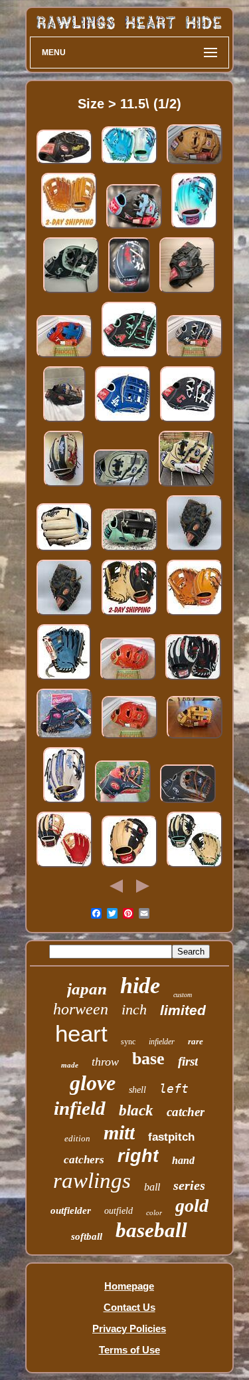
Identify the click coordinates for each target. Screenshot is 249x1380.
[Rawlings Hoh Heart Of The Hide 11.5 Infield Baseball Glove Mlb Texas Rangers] (64, 357)
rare (195, 1041)
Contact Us (129, 1307)
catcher (186, 1112)
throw (105, 1061)
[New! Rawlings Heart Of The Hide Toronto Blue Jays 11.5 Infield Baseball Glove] (134, 228)
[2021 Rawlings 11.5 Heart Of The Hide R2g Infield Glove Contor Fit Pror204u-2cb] (129, 615)
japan (87, 989)
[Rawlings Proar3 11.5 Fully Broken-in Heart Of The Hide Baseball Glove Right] (64, 421)
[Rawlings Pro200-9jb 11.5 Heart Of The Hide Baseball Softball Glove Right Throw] (187, 292)
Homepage (129, 1286)
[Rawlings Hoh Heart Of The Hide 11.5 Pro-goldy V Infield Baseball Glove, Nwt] (129, 738)
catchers (84, 1159)
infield (80, 1108)
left (174, 1088)
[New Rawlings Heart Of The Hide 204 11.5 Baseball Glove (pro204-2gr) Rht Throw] (194, 615)
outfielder (70, 1210)
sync (128, 1041)
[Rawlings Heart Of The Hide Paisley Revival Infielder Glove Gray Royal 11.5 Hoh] (64, 802)
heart (81, 1033)
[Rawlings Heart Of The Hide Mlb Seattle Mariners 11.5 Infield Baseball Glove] (71, 292)
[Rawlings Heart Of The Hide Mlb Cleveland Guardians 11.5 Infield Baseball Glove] (129, 292)
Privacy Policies (129, 1328)
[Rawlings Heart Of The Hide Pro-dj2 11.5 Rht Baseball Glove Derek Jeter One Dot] (64, 738)
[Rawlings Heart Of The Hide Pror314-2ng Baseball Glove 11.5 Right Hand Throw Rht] (188, 802)
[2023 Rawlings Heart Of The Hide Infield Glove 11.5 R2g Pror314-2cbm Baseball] (194, 867)
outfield (118, 1211)
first (188, 1061)
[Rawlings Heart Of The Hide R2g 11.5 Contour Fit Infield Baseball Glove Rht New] (121, 486)
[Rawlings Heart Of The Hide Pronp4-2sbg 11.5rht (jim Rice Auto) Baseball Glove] (123, 802)
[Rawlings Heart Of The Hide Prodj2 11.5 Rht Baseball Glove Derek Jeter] (194, 550)
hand (183, 1160)
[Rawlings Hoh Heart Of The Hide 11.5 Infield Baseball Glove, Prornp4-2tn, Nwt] (194, 164)
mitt (119, 1132)
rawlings (92, 1181)
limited (183, 1010)
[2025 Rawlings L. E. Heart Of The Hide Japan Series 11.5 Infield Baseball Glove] (69, 228)
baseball (151, 1230)
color (154, 1212)
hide (140, 985)
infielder (162, 1041)
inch (134, 1009)
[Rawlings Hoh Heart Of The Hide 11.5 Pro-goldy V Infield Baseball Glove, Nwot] (128, 679)
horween (80, 1009)
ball (152, 1187)
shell (137, 1090)
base (148, 1058)
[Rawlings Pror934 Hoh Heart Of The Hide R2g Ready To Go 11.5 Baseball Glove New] (64, 486)
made (69, 1065)
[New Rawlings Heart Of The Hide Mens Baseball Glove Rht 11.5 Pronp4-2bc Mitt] (129, 867)
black (136, 1110)
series (189, 1185)
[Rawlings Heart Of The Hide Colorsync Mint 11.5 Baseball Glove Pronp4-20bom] (129, 550)
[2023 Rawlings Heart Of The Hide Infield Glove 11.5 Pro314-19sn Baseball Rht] (64, 867)
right (138, 1156)
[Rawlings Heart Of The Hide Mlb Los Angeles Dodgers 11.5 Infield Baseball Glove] (123, 421)
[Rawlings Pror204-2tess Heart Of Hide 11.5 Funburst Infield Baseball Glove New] (194, 228)
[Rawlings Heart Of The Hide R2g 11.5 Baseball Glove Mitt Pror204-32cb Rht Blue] (64, 550)
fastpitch (171, 1137)
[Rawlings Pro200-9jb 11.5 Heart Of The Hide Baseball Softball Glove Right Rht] (64, 164)
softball (86, 1236)
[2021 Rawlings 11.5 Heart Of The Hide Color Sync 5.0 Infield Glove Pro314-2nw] (193, 679)
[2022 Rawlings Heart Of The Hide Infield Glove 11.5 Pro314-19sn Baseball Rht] (194, 738)
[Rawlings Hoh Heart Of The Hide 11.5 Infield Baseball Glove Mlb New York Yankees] (194, 357)
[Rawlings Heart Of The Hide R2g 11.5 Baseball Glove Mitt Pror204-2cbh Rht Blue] (64, 679)
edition (77, 1138)
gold (191, 1205)
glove (93, 1083)
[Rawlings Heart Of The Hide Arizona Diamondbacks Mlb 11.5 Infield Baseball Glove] (129, 357)
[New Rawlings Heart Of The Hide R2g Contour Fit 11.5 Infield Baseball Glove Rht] (186, 486)
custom (182, 994)
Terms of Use (129, 1349)
